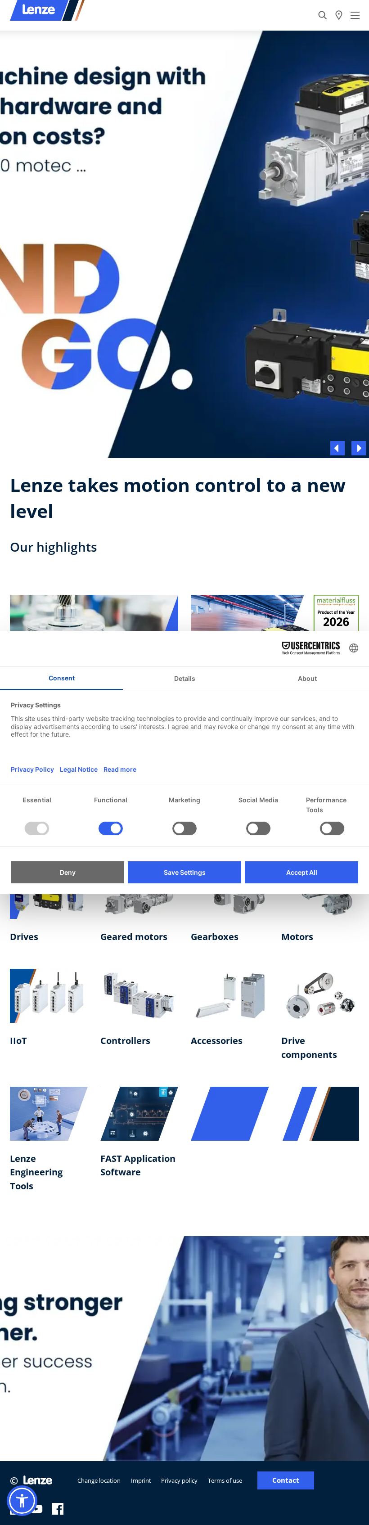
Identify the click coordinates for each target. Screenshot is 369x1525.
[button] (22, 1501)
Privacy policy (179, 1480)
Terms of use (225, 1480)
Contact (285, 1480)
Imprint (141, 1480)
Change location (99, 1480)
